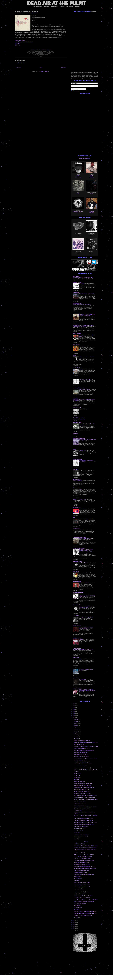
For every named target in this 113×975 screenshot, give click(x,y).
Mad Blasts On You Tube (84, 562)
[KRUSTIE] (91, 203)
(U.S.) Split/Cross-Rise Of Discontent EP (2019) (84, 824)
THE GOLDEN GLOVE (83, 583)
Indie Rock (41, 49)
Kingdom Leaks (76, 528)
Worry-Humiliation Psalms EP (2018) (82, 884)
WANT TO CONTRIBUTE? (84, 158)
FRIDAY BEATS (77, 880)
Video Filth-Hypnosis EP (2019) (80, 801)
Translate (76, 91)
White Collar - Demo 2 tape (85, 379)
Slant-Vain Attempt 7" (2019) (80, 760)
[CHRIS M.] (91, 172)
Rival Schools (82, 369)
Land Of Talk (76, 771)
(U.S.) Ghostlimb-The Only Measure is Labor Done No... (86, 769)
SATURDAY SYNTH (78, 878)
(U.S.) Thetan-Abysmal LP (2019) (81, 826)
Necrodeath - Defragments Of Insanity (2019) (83, 649)
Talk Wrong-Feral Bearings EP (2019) (82, 864)
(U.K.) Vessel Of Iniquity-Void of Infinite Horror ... (84, 860)
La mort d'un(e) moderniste (79, 548)
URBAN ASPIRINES (77, 333)
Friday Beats (76, 779)
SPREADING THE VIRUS (78, 211)
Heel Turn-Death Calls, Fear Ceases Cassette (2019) (85, 807)
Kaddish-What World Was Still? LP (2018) (83, 783)
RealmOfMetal (76, 498)
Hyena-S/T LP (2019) (78, 830)
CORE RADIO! (76, 276)
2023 (74, 709)
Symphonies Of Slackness (79, 438)
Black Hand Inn (76, 344)
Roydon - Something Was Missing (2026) (82, 304)
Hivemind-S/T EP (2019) (79, 888)
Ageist (34, 49)
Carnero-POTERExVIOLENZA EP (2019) (82, 791)
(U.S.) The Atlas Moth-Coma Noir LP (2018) (83, 818)
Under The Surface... (77, 479)
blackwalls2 (75, 433)
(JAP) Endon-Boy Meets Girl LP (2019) (82, 789)
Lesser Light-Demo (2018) (79, 781)
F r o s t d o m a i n (77, 648)
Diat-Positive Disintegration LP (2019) (82, 762)
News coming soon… (83, 409)
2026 (74, 703)
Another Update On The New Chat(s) (82, 882)
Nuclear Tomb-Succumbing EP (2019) (82, 740)
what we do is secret (77, 378)
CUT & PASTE (76, 657)
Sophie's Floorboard (77, 367)
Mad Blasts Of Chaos (77, 561)
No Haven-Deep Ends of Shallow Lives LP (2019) (84, 797)
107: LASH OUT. (82, 509)
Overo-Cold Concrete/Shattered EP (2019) (83, 915)
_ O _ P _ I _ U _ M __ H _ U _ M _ (79, 388)
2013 (74, 930)
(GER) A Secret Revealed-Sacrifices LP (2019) (84, 854)
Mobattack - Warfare (83, 572)
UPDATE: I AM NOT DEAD (84, 389)
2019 (74, 717)
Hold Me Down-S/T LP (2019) (80, 872)
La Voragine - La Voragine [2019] (86, 617)
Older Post (63, 67)
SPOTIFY (62, 6)
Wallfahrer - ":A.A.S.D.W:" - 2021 (80, 499)
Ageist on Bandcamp (20, 40)
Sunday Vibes (77, 832)
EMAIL (78, 175)
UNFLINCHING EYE (77, 581)
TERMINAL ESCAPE (77, 282)
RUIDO (74, 449)
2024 (74, 707)
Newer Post (18, 67)
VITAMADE (81, 283)
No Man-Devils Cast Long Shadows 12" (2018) (84, 787)
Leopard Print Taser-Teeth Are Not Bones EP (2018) (85, 868)
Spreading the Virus (77, 604)
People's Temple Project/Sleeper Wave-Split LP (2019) (85, 845)
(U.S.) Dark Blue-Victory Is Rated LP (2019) (83, 764)
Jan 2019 (76, 917)
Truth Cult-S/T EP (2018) (79, 744)
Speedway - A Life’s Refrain (79, 419)
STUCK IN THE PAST (77, 688)
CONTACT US (76, 78)
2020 (74, 715)
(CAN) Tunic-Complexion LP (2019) (81, 870)
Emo (37, 49)
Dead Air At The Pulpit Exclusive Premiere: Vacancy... (85, 911)
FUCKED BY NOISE (77, 625)
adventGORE (75, 615)
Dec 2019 (76, 719)
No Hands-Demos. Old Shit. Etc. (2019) (82, 858)
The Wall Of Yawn (77, 507)
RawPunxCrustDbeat (77, 459)
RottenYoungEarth (77, 407)
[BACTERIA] (78, 208)
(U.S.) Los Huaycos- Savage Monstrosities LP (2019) (85, 758)
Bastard (81, 489)
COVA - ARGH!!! (76, 313)
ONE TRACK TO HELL (77, 422)
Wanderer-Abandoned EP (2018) (81, 891)
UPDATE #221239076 (77, 480)
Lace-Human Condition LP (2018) (81, 834)
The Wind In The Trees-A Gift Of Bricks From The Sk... (85, 795)
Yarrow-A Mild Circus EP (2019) (80, 766)
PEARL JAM (81, 639)
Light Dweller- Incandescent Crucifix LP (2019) (84, 750)
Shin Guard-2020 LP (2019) (79, 828)
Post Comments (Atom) (44, 71)
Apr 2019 (76, 735)
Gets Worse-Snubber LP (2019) (80, 805)
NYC (44, 49)
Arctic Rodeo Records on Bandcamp (24, 42)
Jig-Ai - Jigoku (82, 346)
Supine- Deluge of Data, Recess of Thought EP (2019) (85, 899)
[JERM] (78, 191)
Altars (80, 659)
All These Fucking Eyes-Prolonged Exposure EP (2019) (86, 746)
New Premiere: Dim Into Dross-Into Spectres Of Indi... (85, 913)
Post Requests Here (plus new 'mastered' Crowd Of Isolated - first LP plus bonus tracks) (87, 595)
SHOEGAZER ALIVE (77, 303)
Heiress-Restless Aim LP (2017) (81, 836)
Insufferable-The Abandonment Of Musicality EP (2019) (86, 742)
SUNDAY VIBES (77, 876)
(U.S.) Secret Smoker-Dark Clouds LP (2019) (83, 820)
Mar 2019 (76, 736)
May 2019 (76, 733)
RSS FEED (77, 6)
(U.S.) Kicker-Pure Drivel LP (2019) (81, 756)
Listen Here (17, 45)
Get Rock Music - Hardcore (79, 417)
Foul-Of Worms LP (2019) (79, 843)
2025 (74, 705)
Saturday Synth (77, 777)
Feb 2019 (76, 738)
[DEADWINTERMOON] (91, 191)
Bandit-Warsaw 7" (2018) (79, 852)
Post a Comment (20, 62)
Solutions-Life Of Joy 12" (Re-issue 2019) (83, 856)
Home (41, 67)
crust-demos (76, 571)
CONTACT (46, 6)
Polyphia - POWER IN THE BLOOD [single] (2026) (83, 277)
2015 (74, 926)
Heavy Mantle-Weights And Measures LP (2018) (84, 866)
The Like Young (77, 773)
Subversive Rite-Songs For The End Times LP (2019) (85, 822)
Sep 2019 (76, 725)
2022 (74, 711)
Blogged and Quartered (78, 592)
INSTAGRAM (78, 177)
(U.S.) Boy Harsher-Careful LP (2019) (82, 886)
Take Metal (75, 398)
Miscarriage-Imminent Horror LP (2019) (82, 785)
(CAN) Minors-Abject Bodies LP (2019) (82, 767)
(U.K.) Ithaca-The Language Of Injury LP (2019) (84, 874)
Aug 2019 (76, 727)
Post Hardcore (48, 49)
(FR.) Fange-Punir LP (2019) (80, 903)
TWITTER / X (54, 6)
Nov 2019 (76, 721)
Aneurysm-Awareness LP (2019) (81, 841)
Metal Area (75, 324)
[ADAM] (78, 172)
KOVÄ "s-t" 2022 (82, 450)
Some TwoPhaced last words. (79, 530)
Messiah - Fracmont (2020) (85, 538)
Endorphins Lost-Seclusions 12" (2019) (82, 793)
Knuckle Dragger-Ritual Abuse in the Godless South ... (85, 799)
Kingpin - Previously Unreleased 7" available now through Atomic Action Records (87, 690)
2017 (74, 922)
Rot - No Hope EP (83, 679)
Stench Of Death (76, 668)
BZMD (74, 355)
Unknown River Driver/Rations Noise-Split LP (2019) (85, 847)
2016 (74, 924)
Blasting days (76, 292)
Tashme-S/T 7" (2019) (78, 890)
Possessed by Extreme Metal (79, 537)
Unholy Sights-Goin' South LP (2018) (82, 897)
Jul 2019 (76, 729)
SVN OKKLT (75, 469)
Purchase (17, 43)
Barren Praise (76, 678)
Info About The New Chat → (80, 893)
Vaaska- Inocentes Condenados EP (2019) (83, 895)
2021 (74, 713)
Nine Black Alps (77, 775)
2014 (74, 928)
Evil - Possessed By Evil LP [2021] (86, 519)
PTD (74, 517)
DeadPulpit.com (38, 6)
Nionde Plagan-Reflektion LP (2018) (81, 748)
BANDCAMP (69, 6)
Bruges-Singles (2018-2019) (80, 803)
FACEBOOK (91, 177)
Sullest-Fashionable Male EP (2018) (81, 862)
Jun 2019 (76, 731)
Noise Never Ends (77, 488)
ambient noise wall (77, 638)
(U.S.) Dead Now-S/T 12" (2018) (81, 754)
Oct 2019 (76, 723)
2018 (74, 920)
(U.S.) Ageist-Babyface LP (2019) (81, 752)
